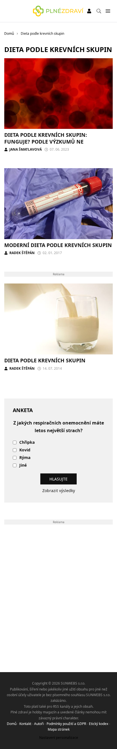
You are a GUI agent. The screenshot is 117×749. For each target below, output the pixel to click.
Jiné (23, 465)
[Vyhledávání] (99, 11)
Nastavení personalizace (58, 737)
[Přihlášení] (89, 11)
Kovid (24, 450)
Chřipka (27, 442)
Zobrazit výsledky (58, 490)
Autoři (39, 723)
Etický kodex (98, 723)
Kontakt (25, 723)
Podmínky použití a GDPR (66, 723)
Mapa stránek (59, 729)
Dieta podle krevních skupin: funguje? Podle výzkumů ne (45, 138)
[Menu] (108, 11)
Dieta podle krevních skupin (44, 360)
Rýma (24, 457)
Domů (11, 723)
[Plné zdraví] (58, 11)
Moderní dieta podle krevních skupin (58, 245)
